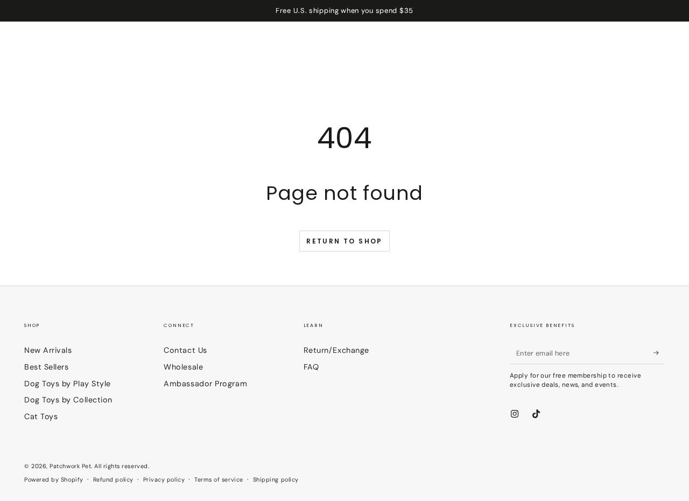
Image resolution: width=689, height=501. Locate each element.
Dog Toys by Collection (68, 400)
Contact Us (185, 350)
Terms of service (218, 479)
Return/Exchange (336, 350)
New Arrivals (48, 350)
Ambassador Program (205, 383)
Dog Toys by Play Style (67, 383)
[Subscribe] (659, 353)
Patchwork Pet (70, 466)
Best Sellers (46, 367)
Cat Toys (41, 416)
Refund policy (113, 479)
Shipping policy (276, 479)
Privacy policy (164, 479)
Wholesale (183, 367)
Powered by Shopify (53, 479)
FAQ (311, 367)
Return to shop (344, 241)
